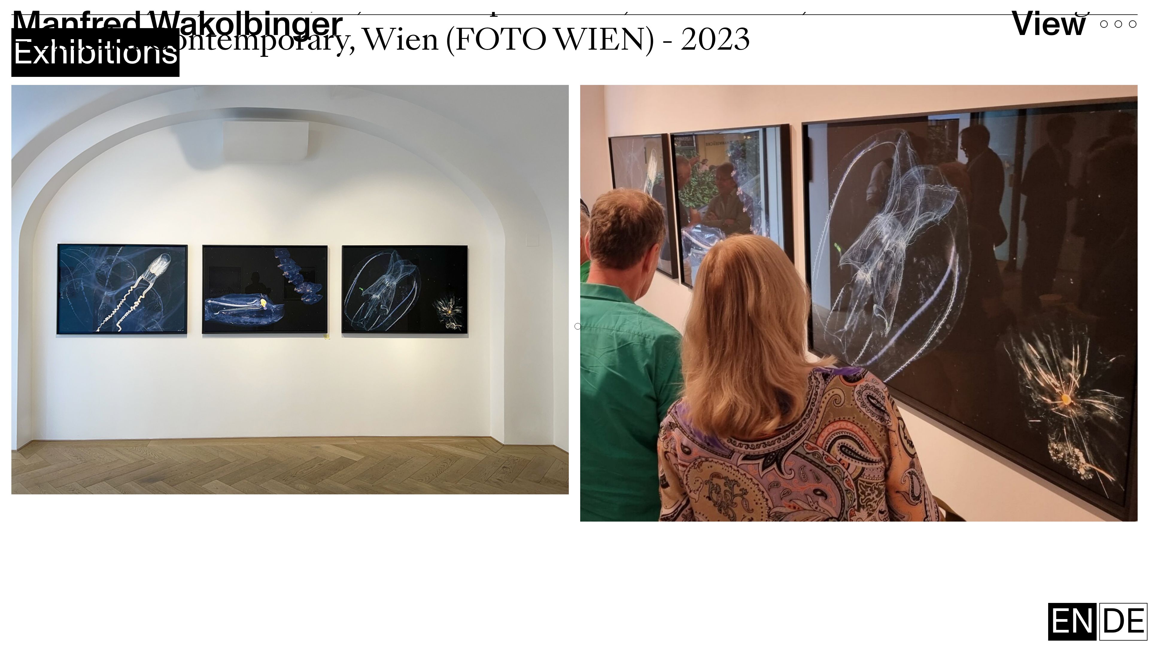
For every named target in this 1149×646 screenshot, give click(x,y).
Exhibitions (95, 52)
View (1048, 24)
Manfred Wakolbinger (177, 24)
